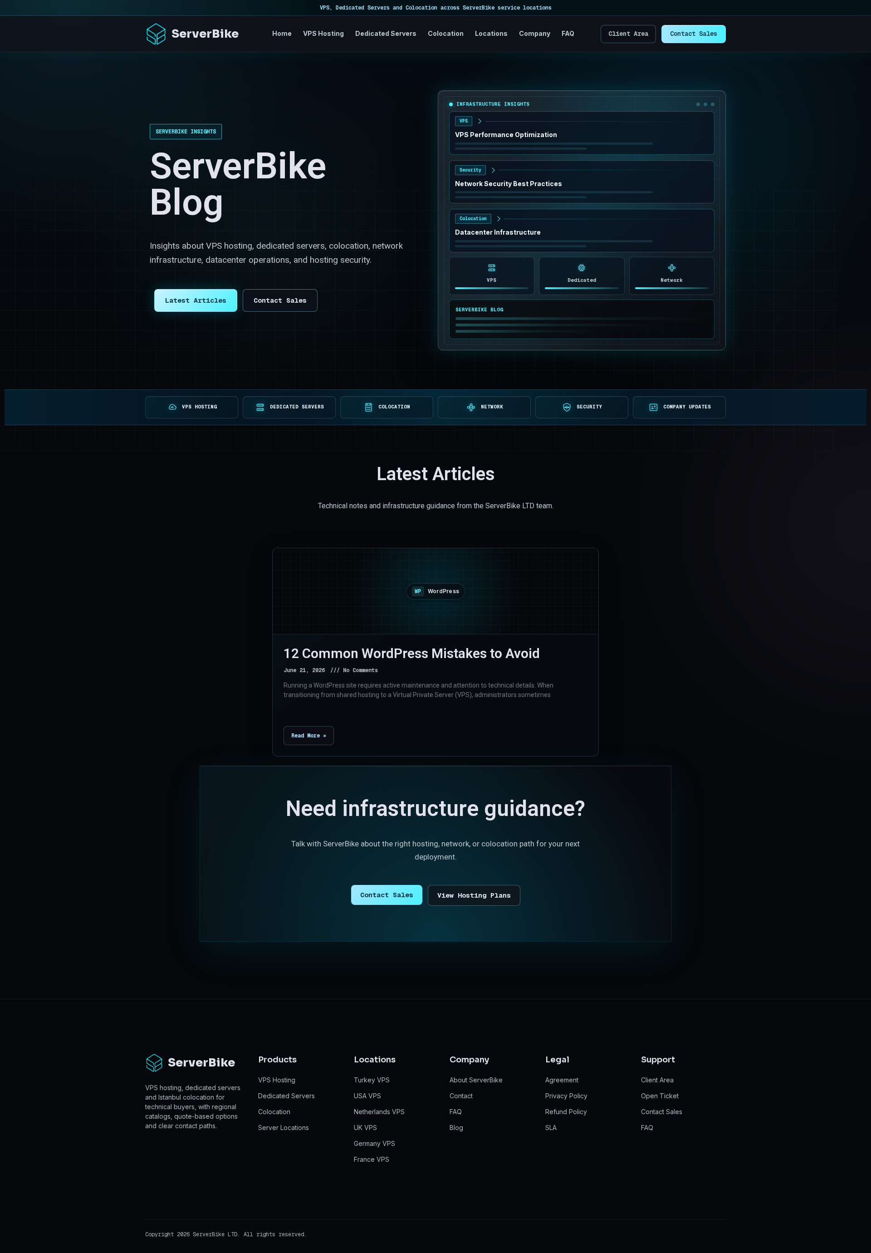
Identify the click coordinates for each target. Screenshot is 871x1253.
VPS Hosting (323, 33)
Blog (456, 1127)
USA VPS (367, 1096)
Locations (491, 33)
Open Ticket (660, 1096)
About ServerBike (476, 1080)
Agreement (561, 1080)
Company (534, 33)
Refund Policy (566, 1111)
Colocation (446, 33)
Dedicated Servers (385, 33)
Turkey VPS (372, 1080)
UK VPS (365, 1127)
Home (282, 33)
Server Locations (283, 1127)
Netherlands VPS (379, 1111)
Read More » (308, 735)
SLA (551, 1127)
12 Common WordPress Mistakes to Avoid (412, 653)
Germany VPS (374, 1143)
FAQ (568, 33)
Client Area (628, 33)
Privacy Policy (566, 1096)
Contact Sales (693, 33)
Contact (461, 1096)
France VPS (371, 1159)
